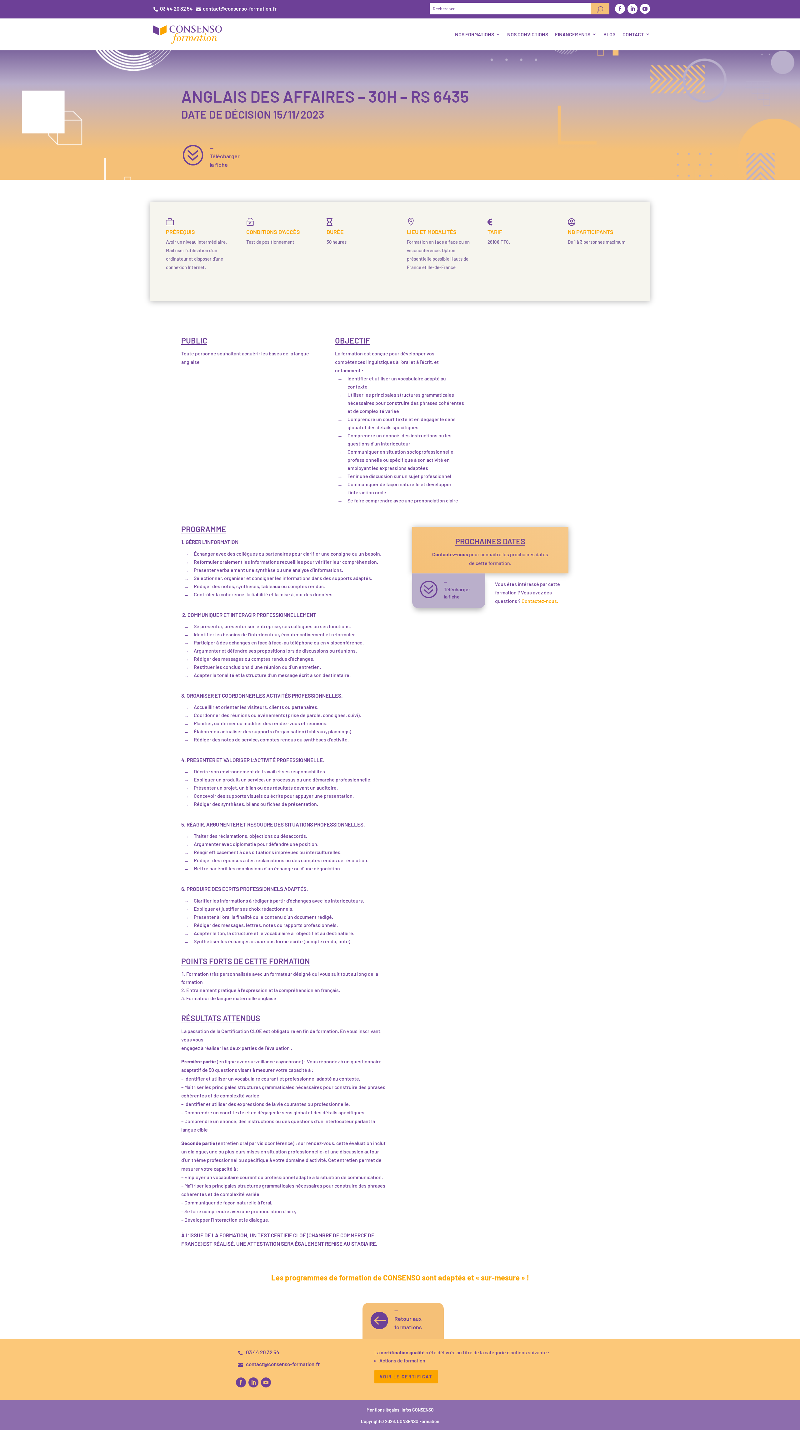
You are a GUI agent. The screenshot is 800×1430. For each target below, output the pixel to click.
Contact (633, 34)
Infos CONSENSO (418, 1409)
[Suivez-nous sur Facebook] (620, 9)
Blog (609, 34)
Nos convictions (527, 34)
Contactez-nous (450, 554)
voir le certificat (406, 1376)
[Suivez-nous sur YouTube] (645, 9)
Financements (572, 34)
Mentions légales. (384, 1409)
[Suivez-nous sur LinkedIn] (633, 9)
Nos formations (474, 34)
